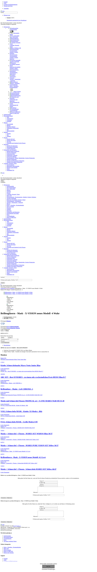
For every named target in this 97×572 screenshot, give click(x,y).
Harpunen (6, 144)
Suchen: (2, 277)
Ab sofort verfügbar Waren (10, 541)
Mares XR (9, 195)
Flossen (5, 137)
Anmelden (6, 8)
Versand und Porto (8, 6)
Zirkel (8, 169)
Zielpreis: (41, 485)
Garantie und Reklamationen (10, 4)
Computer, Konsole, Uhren (10, 163)
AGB (5, 3)
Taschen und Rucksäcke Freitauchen (15, 160)
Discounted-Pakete (8, 116)
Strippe (2, 337)
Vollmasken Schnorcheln (13, 128)
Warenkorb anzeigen (12, 20)
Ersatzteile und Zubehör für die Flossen (16, 143)
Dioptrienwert (4, 339)
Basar (8, 214)
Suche (2, 12)
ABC (8, 117)
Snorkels (6, 132)
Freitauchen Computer (12, 155)
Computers (9, 120)
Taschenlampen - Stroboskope (14, 201)
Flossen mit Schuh (11, 140)
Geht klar (48, 566)
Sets (8, 129)
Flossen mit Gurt (11, 139)
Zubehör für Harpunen (12, 145)
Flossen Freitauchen (11, 152)
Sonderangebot (7, 114)
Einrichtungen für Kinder (13, 213)
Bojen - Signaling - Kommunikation (15, 205)
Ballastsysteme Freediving (13, 151)
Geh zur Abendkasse (21, 20)
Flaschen (9, 208)
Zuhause (3, 288)
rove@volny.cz (17, 526)
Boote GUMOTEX (11, 217)
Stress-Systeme (10, 206)
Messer (8, 204)
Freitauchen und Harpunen (10, 150)
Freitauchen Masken (11, 156)
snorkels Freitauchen (12, 159)
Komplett (9, 121)
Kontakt (6, 1)
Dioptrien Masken (11, 126)
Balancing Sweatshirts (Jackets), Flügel (16, 199)
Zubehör (9, 136)
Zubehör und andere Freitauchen (14, 162)
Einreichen (3, 497)
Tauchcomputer (10, 164)
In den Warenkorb (5, 342)
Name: (41, 481)
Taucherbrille (10, 124)
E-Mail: (41, 482)
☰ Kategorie (7, 27)
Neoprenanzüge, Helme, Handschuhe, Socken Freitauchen (21, 158)
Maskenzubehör (10, 131)
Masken (5, 122)
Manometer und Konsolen (13, 166)
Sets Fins (9, 141)
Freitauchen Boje (11, 154)
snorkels (9, 133)
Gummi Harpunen (11, 148)
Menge (2, 341)
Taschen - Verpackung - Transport (15, 202)
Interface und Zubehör (12, 167)
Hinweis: (35, 492)
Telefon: (41, 484)
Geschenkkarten (10, 216)
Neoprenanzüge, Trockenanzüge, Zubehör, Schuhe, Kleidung (21, 197)
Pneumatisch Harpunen (12, 147)
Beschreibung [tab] (7, 345)
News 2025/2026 (11, 189)
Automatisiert (10, 118)
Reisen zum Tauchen (9, 552)
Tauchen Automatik (11, 198)
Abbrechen (9, 497)
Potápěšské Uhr (10, 170)
